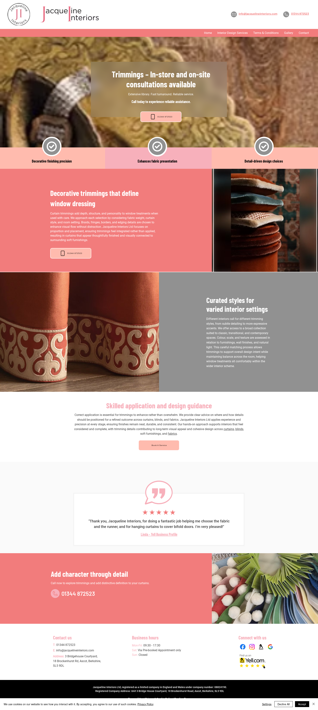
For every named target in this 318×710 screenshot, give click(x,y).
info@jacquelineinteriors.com (75, 650)
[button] (232, 33)
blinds (239, 429)
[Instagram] (252, 646)
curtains (229, 429)
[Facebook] (242, 646)
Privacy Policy (145, 704)
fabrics (172, 433)
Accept (302, 704)
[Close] (313, 704)
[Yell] (261, 646)
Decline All (284, 704)
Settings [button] (266, 704)
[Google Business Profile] (270, 646)
